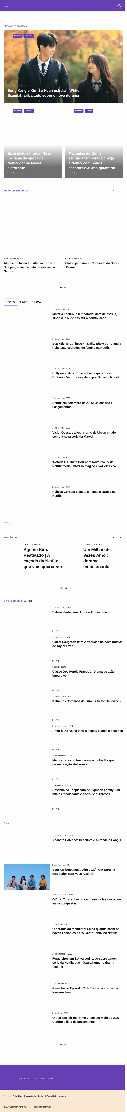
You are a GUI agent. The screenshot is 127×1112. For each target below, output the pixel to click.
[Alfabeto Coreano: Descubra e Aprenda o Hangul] (27, 847)
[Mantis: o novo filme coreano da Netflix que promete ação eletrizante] (27, 768)
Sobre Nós (17, 1096)
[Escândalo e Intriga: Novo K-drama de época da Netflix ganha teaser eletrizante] (33, 141)
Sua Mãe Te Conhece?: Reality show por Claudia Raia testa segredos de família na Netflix (86, 345)
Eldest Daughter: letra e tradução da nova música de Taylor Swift (87, 644)
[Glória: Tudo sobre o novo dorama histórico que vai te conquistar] (27, 906)
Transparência (30, 1096)
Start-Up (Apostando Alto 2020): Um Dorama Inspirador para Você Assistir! (83, 871)
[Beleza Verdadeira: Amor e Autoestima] (27, 619)
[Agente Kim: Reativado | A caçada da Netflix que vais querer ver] (12, 556)
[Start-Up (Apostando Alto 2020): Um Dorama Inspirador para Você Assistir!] (27, 877)
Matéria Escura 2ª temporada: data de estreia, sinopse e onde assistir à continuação (84, 316)
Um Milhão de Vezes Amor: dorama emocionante (97, 558)
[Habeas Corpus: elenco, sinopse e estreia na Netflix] (27, 499)
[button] (6, 5)
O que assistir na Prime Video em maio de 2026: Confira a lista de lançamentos (86, 1019)
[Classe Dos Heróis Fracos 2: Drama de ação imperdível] (27, 679)
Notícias (29, 36)
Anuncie (7, 1096)
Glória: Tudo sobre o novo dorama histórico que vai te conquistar (86, 901)
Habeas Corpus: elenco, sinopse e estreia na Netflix (84, 493)
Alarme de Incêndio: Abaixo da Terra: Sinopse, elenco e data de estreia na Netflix (30, 267)
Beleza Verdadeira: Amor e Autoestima (79, 612)
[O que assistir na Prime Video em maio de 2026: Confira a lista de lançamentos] (27, 1025)
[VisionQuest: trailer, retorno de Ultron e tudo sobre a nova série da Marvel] (27, 440)
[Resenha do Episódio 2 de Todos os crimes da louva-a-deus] (27, 995)
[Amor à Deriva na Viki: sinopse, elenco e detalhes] (27, 738)
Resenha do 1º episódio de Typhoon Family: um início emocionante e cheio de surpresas (86, 792)
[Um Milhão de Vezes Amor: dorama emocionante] (72, 556)
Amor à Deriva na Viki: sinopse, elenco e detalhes (87, 730)
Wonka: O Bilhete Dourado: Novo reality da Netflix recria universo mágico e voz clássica (84, 464)
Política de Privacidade (47, 1096)
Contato (62, 1096)
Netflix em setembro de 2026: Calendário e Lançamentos (82, 405)
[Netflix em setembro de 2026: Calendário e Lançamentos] (27, 410)
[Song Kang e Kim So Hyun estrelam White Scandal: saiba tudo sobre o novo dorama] (63, 66)
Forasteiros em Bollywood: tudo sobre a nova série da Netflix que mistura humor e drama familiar (84, 962)
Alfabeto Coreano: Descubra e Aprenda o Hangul (86, 840)
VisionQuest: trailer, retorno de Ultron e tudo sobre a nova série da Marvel (84, 434)
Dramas (17, 36)
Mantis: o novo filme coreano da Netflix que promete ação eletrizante (83, 762)
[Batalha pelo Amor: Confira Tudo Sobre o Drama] (93, 226)
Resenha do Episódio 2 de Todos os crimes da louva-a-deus (85, 990)
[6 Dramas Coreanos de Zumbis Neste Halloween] (27, 708)
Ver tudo (28, 601)
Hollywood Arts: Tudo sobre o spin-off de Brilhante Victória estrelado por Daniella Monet (85, 375)
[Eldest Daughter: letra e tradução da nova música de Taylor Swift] (27, 649)
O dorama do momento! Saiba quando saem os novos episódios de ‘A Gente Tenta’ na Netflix (85, 931)
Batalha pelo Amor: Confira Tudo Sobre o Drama (91, 265)
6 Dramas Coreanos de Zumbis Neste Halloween (86, 701)
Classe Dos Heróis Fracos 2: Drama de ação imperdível (83, 673)
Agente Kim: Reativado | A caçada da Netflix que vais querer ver (43, 558)
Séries (89, 111)
